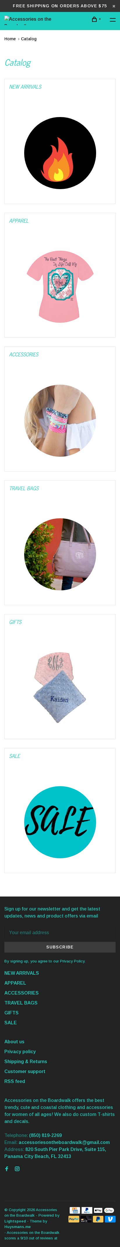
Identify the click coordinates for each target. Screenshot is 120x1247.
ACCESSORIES (21, 992)
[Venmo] (110, 1220)
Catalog (28, 38)
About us (14, 1041)
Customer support (24, 1071)
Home (10, 38)
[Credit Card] (75, 1212)
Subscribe (60, 947)
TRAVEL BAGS (21, 1002)
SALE (10, 1022)
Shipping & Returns (25, 1061)
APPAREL (15, 983)
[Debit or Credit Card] (86, 1220)
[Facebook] (6, 1169)
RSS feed (14, 1081)
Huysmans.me (17, 1227)
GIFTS (11, 1012)
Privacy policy (20, 1051)
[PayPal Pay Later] (98, 1220)
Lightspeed (15, 1221)
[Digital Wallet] (104, 1212)
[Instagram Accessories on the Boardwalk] (17, 1169)
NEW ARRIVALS (21, 973)
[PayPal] (87, 1212)
